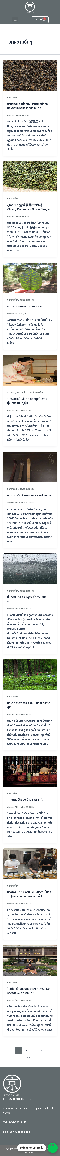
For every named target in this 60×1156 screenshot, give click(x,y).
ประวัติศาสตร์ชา (27, 300)
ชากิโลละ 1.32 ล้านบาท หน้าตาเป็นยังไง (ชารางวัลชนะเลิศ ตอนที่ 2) (29, 894)
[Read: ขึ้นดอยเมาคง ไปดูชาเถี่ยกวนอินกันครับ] (30, 568)
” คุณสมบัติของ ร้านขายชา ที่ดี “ (26, 799)
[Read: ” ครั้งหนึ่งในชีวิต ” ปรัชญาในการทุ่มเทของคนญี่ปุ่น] (30, 370)
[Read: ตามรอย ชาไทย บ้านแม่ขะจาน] (30, 277)
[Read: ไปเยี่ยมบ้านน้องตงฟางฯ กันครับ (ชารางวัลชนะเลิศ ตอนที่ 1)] (30, 960)
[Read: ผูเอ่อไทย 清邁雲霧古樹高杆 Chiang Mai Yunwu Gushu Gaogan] (30, 176)
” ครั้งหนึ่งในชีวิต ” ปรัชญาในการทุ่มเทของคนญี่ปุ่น (27, 400)
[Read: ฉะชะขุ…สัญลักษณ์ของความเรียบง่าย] (30, 466)
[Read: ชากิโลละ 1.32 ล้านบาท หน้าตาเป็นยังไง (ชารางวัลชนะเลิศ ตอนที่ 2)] (30, 863)
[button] (15, 19)
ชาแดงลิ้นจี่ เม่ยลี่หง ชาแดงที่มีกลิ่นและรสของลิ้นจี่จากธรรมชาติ (27, 105)
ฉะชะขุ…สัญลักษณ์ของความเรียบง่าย (29, 495)
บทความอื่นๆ (12, 97)
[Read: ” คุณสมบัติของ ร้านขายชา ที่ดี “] (30, 771)
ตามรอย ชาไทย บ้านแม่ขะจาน (25, 306)
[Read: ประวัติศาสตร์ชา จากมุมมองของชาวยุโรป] (30, 674)
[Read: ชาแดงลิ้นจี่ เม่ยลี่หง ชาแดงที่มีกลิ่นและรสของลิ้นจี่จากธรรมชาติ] (30, 75)
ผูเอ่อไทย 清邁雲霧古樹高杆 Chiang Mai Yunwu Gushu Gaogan (28, 207)
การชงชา (11, 392)
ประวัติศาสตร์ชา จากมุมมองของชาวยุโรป (28, 704)
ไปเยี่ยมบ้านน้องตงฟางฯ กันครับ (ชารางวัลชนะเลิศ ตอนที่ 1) (28, 990)
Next (30, 1057)
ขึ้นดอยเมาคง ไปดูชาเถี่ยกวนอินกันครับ (27, 599)
